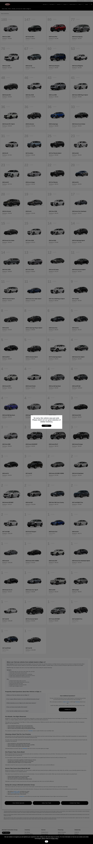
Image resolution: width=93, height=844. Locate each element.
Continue (46, 425)
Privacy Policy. (54, 838)
